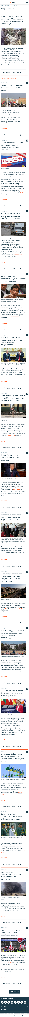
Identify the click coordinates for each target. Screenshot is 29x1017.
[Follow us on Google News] (21, 1002)
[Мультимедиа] (6, 1015)
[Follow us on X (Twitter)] (18, 1002)
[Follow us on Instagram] (12, 1002)
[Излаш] (23, 1015)
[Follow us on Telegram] (5, 1002)
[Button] (6, 72)
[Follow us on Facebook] (8, 1002)
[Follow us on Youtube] (2, 1002)
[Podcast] (25, 1002)
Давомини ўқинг (14, 991)
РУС (14, 1015)
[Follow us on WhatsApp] (15, 1002)
